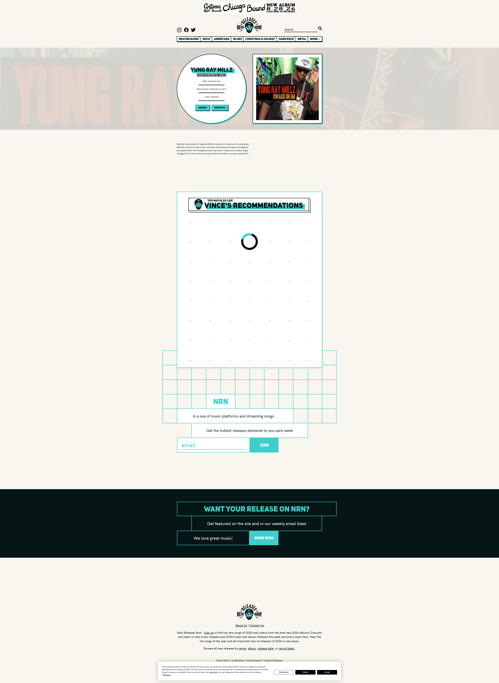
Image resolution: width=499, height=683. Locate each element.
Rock (206, 39)
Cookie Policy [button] (213, 672)
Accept (327, 672)
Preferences (284, 672)
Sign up (209, 632)
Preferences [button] (167, 675)
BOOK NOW (264, 537)
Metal (302, 39)
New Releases (189, 39)
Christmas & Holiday (260, 39)
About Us (241, 625)
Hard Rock (286, 39)
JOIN (264, 445)
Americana (221, 39)
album (252, 648)
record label (286, 648)
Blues (237, 39)
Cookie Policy (237, 660)
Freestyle (215, 96)
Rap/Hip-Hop (214, 81)
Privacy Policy (222, 660)
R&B (204, 81)
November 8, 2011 (218, 88)
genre (242, 648)
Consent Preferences (273, 660)
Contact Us (257, 625)
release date (266, 648)
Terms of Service (253, 660)
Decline (305, 672)
